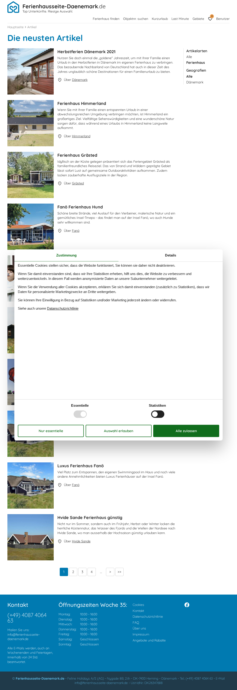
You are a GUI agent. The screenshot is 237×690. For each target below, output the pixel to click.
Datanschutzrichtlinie (62, 308)
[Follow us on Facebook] (187, 605)
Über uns (139, 628)
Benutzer (223, 19)
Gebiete (198, 19)
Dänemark (194, 82)
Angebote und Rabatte (149, 640)
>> (119, 572)
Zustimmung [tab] (66, 255)
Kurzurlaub (160, 19)
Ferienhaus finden (106, 19)
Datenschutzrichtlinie (148, 616)
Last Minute (180, 19)
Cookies (138, 605)
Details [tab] (170, 255)
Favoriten (211, 16)
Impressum (141, 634)
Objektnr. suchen (135, 19)
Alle (189, 57)
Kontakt (138, 611)
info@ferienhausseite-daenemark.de (23, 636)
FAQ (136, 622)
